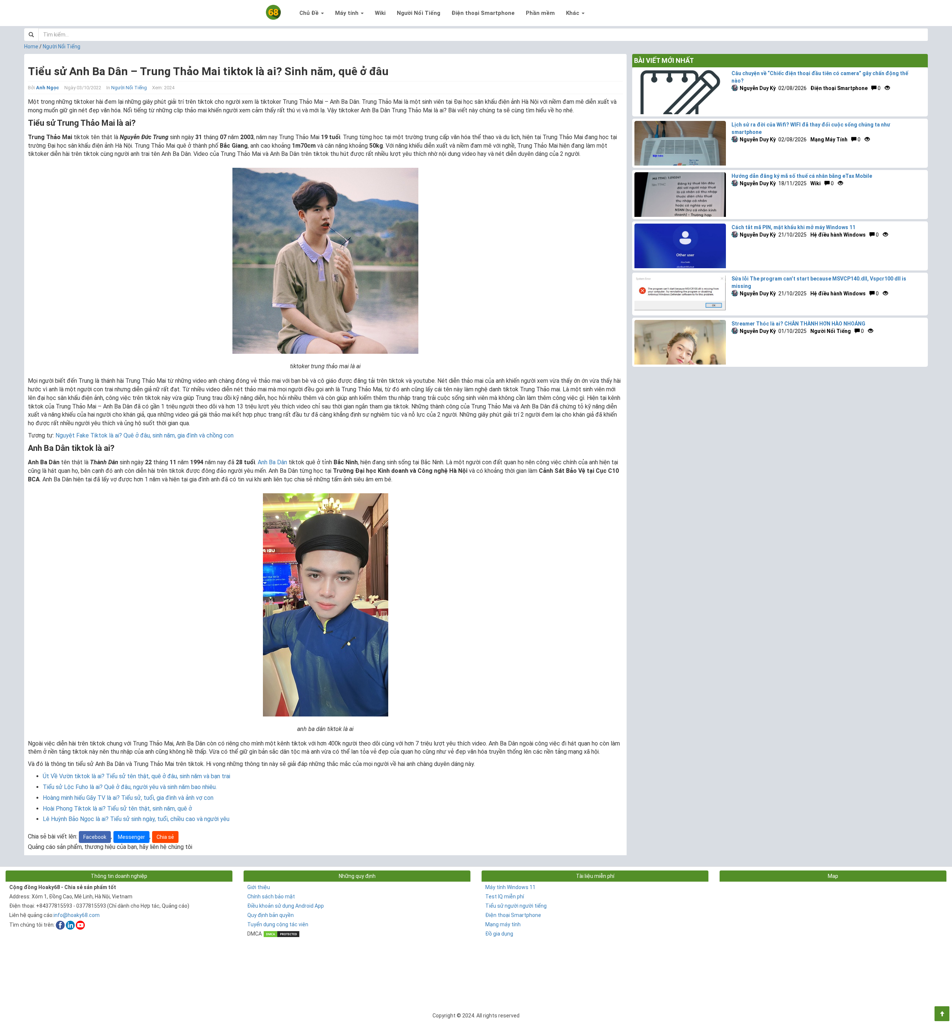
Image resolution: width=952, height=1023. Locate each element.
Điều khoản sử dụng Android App (285, 906)
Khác (573, 13)
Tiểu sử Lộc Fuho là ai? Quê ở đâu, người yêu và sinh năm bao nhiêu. (130, 786)
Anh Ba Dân (272, 462)
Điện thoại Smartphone (483, 13)
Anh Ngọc (47, 87)
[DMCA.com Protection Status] (281, 934)
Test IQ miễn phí (504, 896)
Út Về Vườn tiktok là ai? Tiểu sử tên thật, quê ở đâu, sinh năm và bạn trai (136, 776)
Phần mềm (540, 13)
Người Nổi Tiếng (418, 13)
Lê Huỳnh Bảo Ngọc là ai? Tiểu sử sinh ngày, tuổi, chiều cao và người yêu (136, 818)
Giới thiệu (258, 887)
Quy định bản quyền (270, 915)
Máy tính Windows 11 (510, 887)
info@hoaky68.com (77, 915)
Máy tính (347, 13)
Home (31, 46)
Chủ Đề (309, 13)
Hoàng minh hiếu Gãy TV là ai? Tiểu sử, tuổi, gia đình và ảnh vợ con (128, 797)
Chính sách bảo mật (271, 896)
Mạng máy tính (503, 924)
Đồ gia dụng (499, 934)
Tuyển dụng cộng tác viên (277, 924)
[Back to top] (942, 1013)
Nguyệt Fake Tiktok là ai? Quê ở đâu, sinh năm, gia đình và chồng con (144, 435)
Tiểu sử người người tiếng (516, 906)
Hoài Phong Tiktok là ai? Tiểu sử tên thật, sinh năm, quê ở (117, 808)
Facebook (94, 837)
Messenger (131, 837)
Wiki (380, 13)
